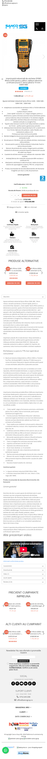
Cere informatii (31, 207)
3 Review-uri (28, 91)
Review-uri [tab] (7, 582)
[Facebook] (13, 683)
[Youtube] (21, 683)
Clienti (22, 712)
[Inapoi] (1, 79)
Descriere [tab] (6, 297)
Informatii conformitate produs (13, 561)
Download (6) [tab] (7, 570)
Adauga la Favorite (15, 207)
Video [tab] (6, 574)
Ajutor (6, 5)
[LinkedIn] (26, 683)
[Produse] (37, 25)
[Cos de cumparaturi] (42, 29)
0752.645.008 (8, 1)
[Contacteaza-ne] (36, 29)
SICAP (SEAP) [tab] (7, 578)
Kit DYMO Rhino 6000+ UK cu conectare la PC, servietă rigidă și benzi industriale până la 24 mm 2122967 (33, 269)
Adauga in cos (29, 195)
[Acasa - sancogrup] (16, 26)
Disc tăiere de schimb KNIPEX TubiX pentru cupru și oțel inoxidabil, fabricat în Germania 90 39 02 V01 (12, 605)
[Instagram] (34, 683)
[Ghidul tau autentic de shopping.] (9, 747)
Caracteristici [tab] (7, 566)
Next (43, 56)
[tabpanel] (23, 54)
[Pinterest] (17, 683)
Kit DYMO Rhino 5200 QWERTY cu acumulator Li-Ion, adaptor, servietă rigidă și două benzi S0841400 (13, 269)
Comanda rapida (22, 212)
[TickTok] (30, 683)
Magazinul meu (23, 707)
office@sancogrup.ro (10, 3)
